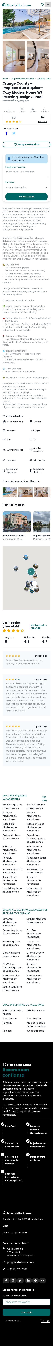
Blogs (5, 1225)
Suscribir (26, 1312)
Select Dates (26, 196)
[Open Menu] (48, 4)
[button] (16, 569)
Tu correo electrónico (15, 1295)
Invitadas (9, 182)
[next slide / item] (48, 492)
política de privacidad (15, 1232)
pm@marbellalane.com (20, 1262)
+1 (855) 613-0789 (17, 1269)
